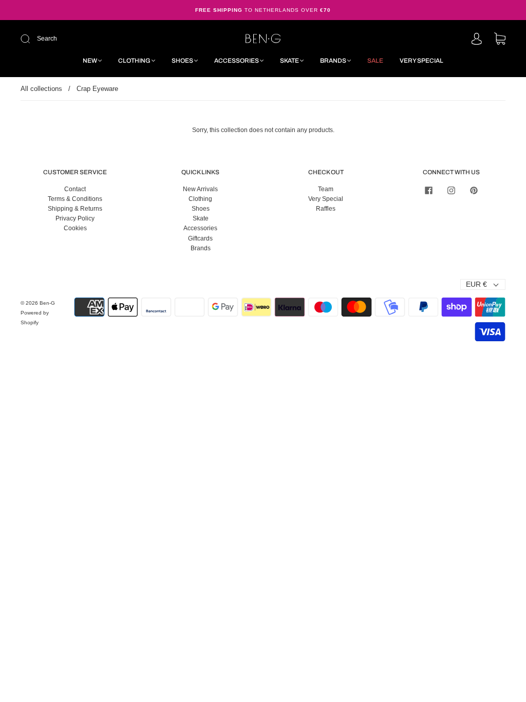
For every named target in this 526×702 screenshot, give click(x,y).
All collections (41, 89)
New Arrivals (200, 189)
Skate (289, 60)
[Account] (477, 39)
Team (325, 189)
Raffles (325, 208)
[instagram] (451, 190)
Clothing (134, 60)
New (90, 60)
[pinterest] (473, 190)
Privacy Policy (75, 218)
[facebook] (428, 190)
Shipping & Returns (75, 208)
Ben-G (47, 303)
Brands (333, 60)
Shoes (182, 60)
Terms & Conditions (75, 198)
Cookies (75, 228)
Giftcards (200, 238)
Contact (75, 189)
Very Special (421, 60)
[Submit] (94, 39)
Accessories (236, 60)
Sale (375, 60)
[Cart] (499, 39)
